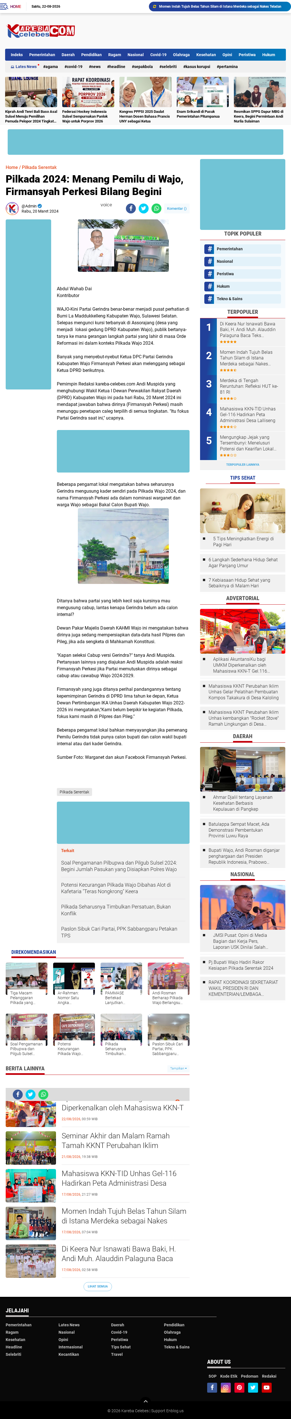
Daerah (68, 54)
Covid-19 (158, 54)
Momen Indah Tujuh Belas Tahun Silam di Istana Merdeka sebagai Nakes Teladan (124, 1221)
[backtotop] (145, 1402)
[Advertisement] (182, 31)
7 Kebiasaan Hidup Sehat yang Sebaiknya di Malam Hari (239, 583)
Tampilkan (177, 1068)
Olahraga (181, 54)
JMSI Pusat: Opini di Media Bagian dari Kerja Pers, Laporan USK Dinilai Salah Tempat (240, 941)
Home (15, 6)
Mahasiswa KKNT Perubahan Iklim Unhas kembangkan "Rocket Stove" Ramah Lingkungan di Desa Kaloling (244, 718)
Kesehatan (206, 54)
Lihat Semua (98, 1286)
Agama (51, 66)
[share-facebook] (131, 208)
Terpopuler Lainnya (242, 465)
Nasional (136, 54)
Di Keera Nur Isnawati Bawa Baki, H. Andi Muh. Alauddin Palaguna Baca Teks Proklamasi (222, 7)
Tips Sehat (121, 1347)
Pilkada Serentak (39, 167)
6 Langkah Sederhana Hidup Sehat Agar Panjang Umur (243, 562)
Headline (117, 66)
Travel (117, 1354)
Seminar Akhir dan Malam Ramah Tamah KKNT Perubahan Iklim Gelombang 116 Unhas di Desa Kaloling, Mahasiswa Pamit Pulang (125, 1146)
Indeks (17, 54)
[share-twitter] (144, 208)
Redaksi (269, 1376)
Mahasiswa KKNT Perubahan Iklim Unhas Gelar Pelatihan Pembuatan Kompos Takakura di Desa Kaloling (244, 692)
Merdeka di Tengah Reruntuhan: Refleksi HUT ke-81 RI (249, 386)
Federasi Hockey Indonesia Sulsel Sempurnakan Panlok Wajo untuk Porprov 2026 (85, 116)
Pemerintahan (42, 54)
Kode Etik (228, 1376)
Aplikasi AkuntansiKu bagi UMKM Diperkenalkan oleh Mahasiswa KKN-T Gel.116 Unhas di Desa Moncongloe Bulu (123, 1108)
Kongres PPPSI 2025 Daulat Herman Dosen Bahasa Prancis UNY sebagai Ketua (144, 116)
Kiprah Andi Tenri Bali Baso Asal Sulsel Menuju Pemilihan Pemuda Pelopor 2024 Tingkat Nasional (31, 116)
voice (105, 204)
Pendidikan (91, 54)
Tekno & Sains (229, 298)
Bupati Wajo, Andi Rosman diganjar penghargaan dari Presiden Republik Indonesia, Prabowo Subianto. (244, 856)
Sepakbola (143, 66)
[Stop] (115, 205)
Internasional (71, 1347)
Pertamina (228, 66)
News (96, 66)
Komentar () (177, 208)
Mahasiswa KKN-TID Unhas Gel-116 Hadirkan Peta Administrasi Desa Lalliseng (119, 1183)
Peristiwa (247, 54)
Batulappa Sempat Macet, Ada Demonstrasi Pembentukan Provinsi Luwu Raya (239, 830)
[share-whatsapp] (156, 208)
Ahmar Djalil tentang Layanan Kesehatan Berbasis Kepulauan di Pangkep (243, 803)
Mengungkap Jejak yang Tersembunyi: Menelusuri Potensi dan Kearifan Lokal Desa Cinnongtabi (247, 443)
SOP (213, 1376)
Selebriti (169, 66)
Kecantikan (69, 1354)
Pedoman (249, 1376)
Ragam (114, 54)
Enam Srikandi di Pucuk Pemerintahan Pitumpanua (198, 113)
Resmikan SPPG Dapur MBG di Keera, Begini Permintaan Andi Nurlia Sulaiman (258, 116)
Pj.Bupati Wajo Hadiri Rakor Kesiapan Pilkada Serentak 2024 (241, 965)
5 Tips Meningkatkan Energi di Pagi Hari (243, 541)
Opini (227, 54)
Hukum (268, 54)
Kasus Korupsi (198, 66)
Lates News (26, 66)
